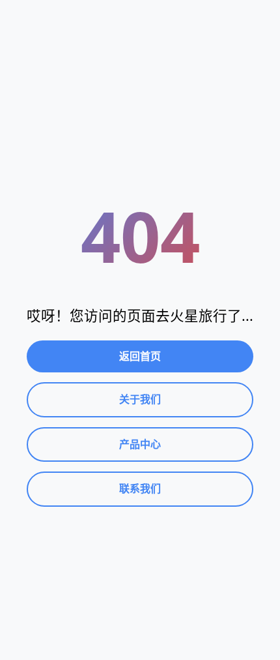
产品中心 (140, 444)
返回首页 (140, 356)
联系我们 (140, 488)
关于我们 (140, 399)
